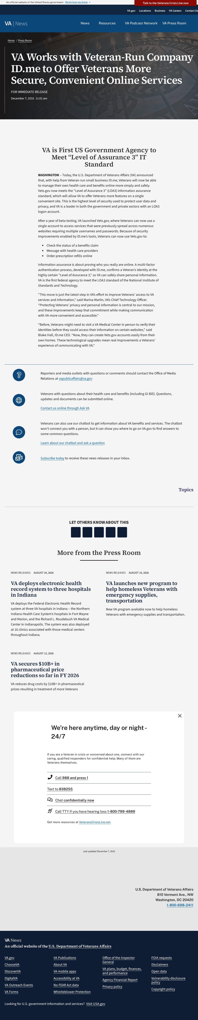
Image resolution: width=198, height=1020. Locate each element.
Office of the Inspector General (118, 959)
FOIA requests (161, 957)
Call (71, 778)
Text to (60, 789)
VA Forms (11, 991)
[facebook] (169, 881)
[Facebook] (76, 532)
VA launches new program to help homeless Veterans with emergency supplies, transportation (142, 592)
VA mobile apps (65, 971)
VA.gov (9, 957)
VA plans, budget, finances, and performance (122, 971)
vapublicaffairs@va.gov (75, 378)
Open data (159, 971)
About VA (60, 964)
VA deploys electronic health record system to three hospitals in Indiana (51, 589)
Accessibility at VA (66, 978)
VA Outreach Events (19, 985)
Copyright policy (163, 989)
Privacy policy (112, 986)
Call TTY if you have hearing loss (95, 811)
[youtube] (146, 881)
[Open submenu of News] (92, 23)
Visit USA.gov (95, 1003)
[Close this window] (180, 716)
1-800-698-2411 (180, 905)
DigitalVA (11, 978)
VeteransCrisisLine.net (94, 822)
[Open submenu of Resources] (118, 23)
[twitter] (154, 881)
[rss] (161, 881)
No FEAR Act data (66, 985)
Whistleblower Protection (72, 991)
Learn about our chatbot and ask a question (73, 443)
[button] (192, 23)
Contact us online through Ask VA (65, 408)
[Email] (122, 532)
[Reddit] (99, 532)
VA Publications (65, 957)
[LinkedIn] (110, 532)
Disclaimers (159, 964)
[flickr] (191, 881)
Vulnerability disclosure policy (168, 980)
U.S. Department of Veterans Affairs (80, 946)
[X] (87, 532)
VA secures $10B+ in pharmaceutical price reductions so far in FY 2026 (45, 669)
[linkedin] (184, 881)
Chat (74, 800)
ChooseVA (12, 964)
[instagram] (176, 881)
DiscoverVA (13, 971)
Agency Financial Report (119, 979)
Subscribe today (52, 458)
